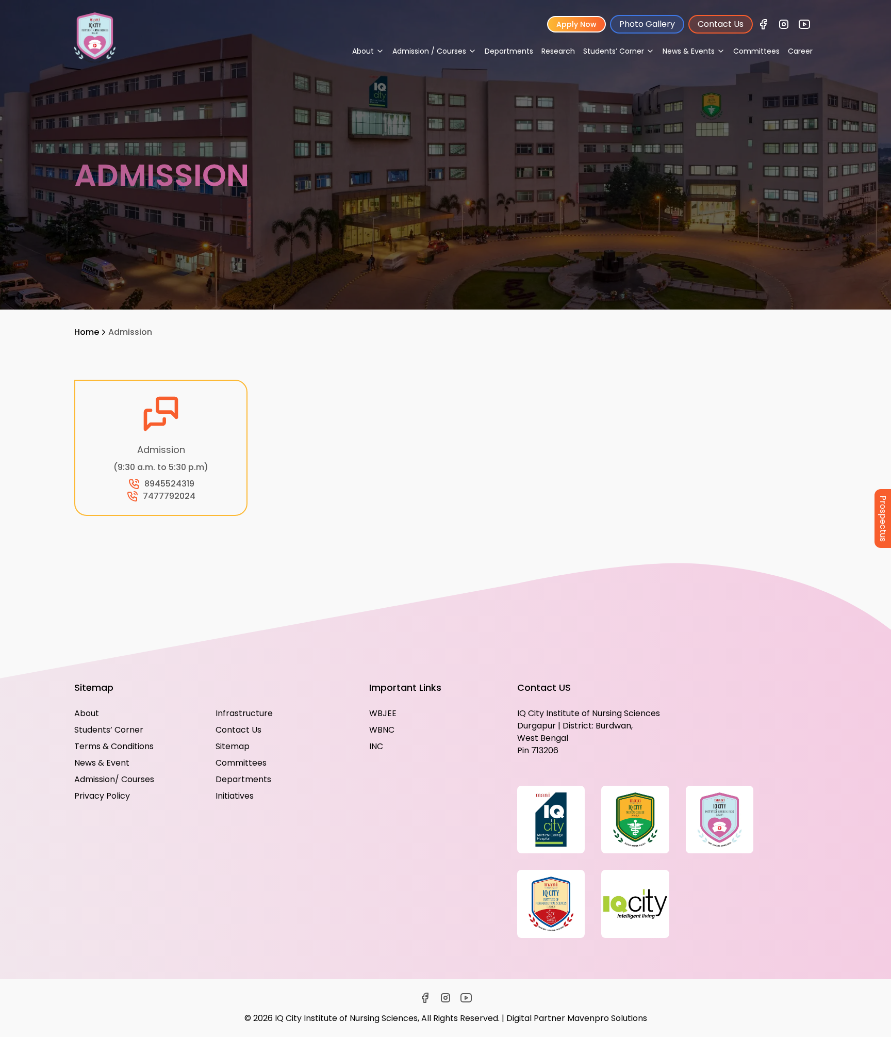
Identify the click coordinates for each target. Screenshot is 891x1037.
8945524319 (169, 484)
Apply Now (576, 24)
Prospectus (883, 518)
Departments (509, 51)
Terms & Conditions (114, 746)
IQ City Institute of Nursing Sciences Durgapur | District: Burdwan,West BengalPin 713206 (588, 731)
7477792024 (169, 496)
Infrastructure (244, 713)
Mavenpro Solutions (607, 1018)
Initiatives (235, 796)
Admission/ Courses (114, 779)
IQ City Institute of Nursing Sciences (346, 1018)
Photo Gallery (647, 24)
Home (86, 332)
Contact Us (721, 24)
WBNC (381, 730)
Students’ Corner (108, 730)
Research (558, 51)
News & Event (101, 763)
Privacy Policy (102, 796)
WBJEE (383, 713)
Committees (756, 51)
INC (376, 746)
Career (800, 51)
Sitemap (233, 746)
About (86, 713)
